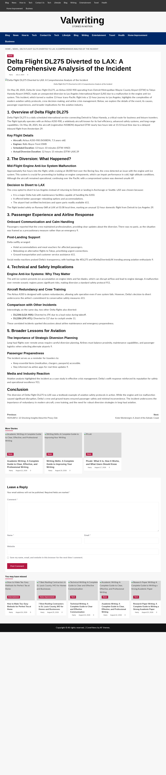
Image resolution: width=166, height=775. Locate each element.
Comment (12, 500)
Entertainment (85, 3)
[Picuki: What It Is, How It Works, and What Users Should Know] (103, 445)
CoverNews (91, 628)
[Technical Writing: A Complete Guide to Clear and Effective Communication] (83, 590)
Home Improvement (14, 9)
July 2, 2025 (20, 74)
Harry (11, 74)
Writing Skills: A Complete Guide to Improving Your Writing (60, 464)
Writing (73, 3)
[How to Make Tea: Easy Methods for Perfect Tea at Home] (20, 590)
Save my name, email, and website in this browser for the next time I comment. (46, 558)
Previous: (32, 416)
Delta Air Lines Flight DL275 (40, 90)
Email (87, 535)
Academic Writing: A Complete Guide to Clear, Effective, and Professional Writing (23, 464)
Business (29, 9)
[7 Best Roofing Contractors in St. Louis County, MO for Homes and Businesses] (51, 590)
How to (22, 3)
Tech (30, 3)
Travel (96, 3)
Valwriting (82, 20)
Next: (137, 416)
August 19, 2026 (61, 470)
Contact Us (39, 3)
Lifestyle (57, 3)
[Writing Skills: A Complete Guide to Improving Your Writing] (63, 445)
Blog (7, 3)
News (14, 3)
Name (10, 535)
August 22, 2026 (21, 470)
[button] (159, 38)
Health (104, 3)
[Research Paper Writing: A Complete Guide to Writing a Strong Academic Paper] (146, 590)
